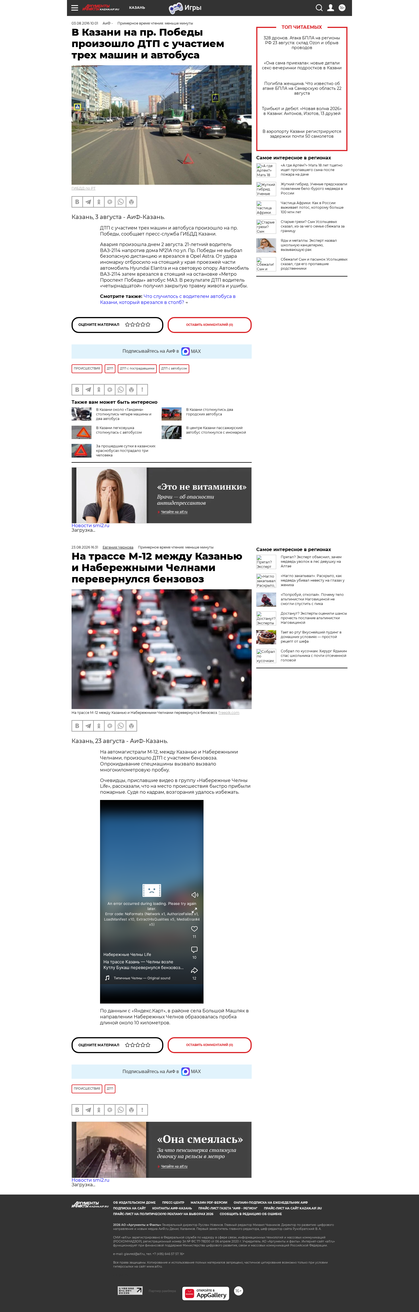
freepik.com (229, 712)
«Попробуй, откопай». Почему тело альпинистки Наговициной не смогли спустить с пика (312, 599)
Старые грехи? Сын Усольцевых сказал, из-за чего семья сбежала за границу (313, 226)
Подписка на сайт (129, 1208)
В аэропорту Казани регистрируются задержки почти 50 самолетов (302, 134)
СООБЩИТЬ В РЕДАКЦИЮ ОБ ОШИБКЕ (251, 1214)
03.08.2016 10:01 (85, 23)
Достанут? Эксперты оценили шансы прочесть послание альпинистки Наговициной (314, 618)
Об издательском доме (134, 1203)
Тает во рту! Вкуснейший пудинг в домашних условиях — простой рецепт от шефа (311, 636)
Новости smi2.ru (90, 525)
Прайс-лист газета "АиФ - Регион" (227, 1208)
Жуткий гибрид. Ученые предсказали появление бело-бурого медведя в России (314, 188)
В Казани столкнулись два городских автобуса (209, 411)
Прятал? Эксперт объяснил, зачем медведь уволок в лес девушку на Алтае (311, 561)
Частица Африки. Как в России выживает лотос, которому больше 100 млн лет (312, 207)
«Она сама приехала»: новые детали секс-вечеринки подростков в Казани (302, 65)
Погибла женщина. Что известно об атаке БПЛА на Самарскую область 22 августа (302, 88)
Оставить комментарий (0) (209, 325)
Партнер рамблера (162, 1291)
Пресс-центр (173, 1203)
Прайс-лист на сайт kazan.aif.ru (293, 1208)
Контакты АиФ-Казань (172, 1208)
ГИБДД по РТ (83, 188)
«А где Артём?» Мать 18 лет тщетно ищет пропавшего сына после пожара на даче (312, 169)
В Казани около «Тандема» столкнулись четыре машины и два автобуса (123, 414)
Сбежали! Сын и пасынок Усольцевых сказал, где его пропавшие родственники (314, 264)
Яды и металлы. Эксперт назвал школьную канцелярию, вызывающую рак (309, 245)
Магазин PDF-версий (209, 1203)
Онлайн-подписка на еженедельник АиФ (271, 1203)
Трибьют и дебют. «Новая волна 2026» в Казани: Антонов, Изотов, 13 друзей (302, 111)
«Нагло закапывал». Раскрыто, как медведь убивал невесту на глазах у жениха (313, 580)
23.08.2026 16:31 (85, 547)
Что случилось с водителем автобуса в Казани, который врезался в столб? (168, 299)
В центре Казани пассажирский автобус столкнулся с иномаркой (216, 430)
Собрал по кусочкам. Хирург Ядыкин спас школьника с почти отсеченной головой (314, 655)
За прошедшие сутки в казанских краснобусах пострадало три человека (125, 450)
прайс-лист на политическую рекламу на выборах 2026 (163, 1214)
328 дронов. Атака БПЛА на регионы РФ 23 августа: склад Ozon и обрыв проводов (302, 43)
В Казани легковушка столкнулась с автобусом (119, 430)
